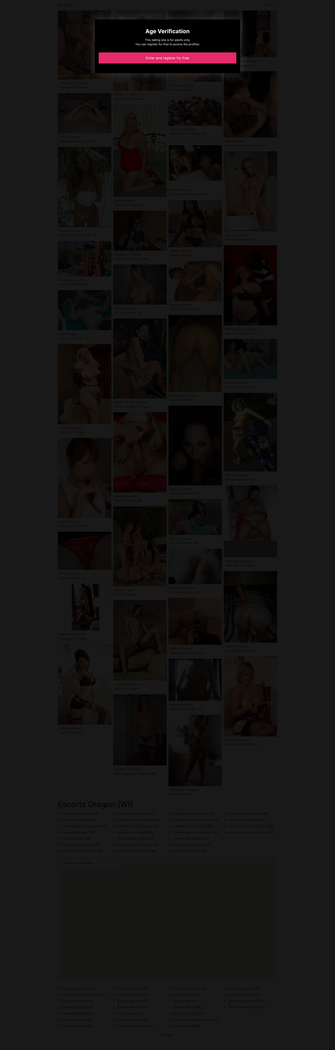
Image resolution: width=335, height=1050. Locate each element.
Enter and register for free (167, 58)
